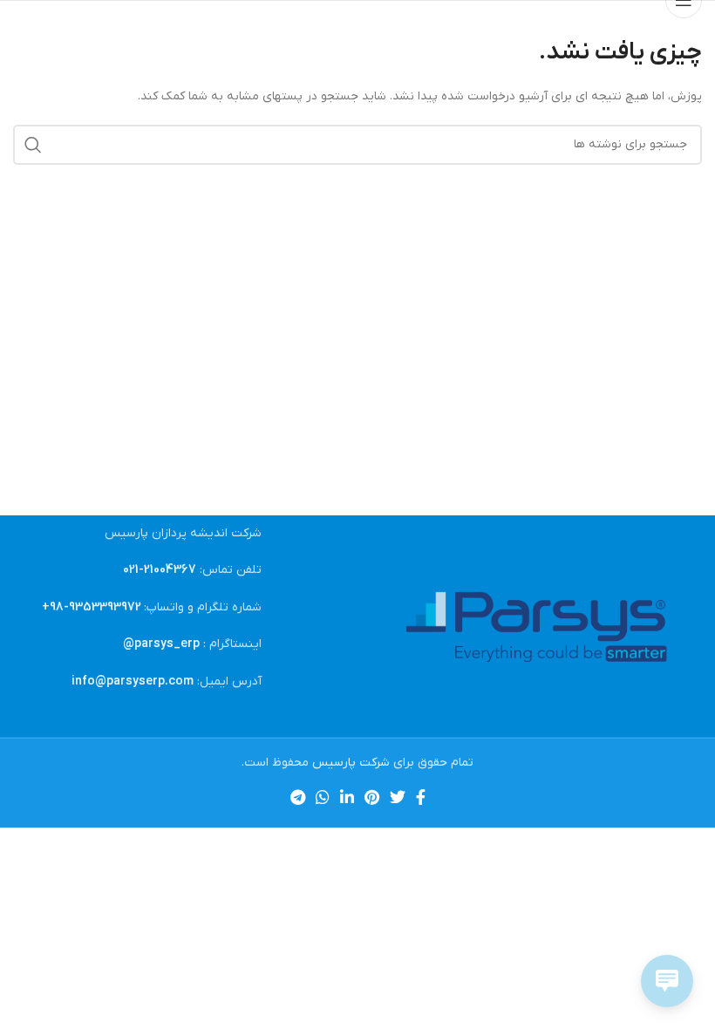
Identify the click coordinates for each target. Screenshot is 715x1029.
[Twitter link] (398, 797)
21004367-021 (159, 570)
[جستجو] (33, 145)
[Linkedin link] (347, 797)
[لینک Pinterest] (372, 797)
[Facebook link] (421, 797)
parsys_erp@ (161, 644)
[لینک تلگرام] (297, 797)
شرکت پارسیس (351, 762)
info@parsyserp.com (133, 681)
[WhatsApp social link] (322, 797)
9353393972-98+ (91, 607)
